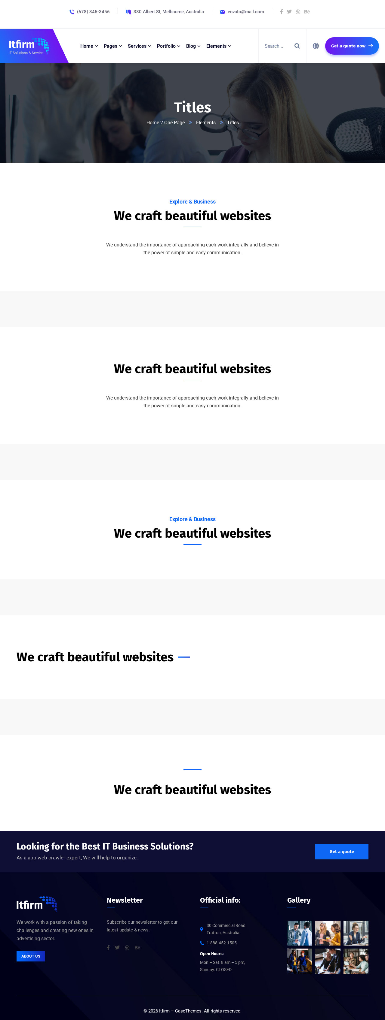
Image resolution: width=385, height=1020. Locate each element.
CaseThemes (188, 1011)
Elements (206, 122)
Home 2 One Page (165, 122)
